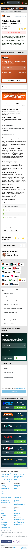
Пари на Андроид (5, 472)
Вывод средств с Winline (10, 317)
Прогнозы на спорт (18, 506)
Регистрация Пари (5, 496)
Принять (24, 547)
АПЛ (15, 509)
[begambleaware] (6, 539)
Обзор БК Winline (9, 290)
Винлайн (16, 475)
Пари (15, 477)
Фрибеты (3, 483)
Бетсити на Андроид (5, 478)
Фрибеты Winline (13, 227)
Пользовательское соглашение (7, 544)
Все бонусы (5, 84)
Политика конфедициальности (7, 546)
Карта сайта (3, 543)
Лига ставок (3, 512)
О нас (2, 517)
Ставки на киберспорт (19, 502)
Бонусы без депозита (19, 472)
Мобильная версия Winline (11, 294)
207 (23, 458)
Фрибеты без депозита (6, 484)
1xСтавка (20, 400)
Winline (10, 221)
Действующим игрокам (8, 224)
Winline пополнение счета (11, 313)
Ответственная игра (5, 525)
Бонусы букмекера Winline (11, 310)
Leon (20, 445)
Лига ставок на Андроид (6, 477)
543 (23, 401)
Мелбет (20, 456)
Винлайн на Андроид (5, 470)
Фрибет (5, 227)
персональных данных (20, 386)
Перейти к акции (15, 78)
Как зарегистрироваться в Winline (13, 306)
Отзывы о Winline (9, 321)
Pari (20, 422)
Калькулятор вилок (18, 518)
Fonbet (20, 434)
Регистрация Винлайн (6, 495)
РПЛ (15, 508)
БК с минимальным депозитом (18, 497)
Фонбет (2, 490)
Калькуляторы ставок (19, 517)
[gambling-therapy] (16, 539)
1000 (5, 221)
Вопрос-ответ (4, 520)
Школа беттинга (4, 521)
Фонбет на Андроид (5, 475)
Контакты (3, 518)
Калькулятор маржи (19, 520)
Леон (15, 478)
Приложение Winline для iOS (12, 302)
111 (23, 435)
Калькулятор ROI (18, 521)
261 (23, 424)
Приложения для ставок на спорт (20, 500)
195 (23, 446)
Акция (16, 221)
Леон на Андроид (5, 474)
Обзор (7, 405)
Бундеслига (17, 511)
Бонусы (16, 470)
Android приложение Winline (11, 298)
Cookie (14, 547)
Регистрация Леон (5, 498)
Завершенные (19, 224)
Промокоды (17, 483)
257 (23, 412)
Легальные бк (17, 495)
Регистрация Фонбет (5, 499)
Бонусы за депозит (18, 474)
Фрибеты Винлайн (5, 486)
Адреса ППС (3, 523)
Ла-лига (16, 512)
